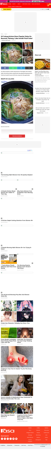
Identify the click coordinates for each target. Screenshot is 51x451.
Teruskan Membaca (17, 136)
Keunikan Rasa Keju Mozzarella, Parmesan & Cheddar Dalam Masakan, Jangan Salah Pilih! (42, 90)
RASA (2, 33)
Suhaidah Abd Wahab (39, 75)
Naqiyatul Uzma (40, 112)
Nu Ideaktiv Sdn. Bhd (44, 444)
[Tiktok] (45, 9)
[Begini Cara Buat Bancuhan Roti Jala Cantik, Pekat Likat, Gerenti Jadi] (42, 64)
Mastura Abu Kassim (6, 40)
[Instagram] (42, 9)
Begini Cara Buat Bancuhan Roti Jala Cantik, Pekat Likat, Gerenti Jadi (42, 73)
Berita (6, 33)
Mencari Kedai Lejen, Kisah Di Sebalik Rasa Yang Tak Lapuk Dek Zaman (42, 109)
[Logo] (4, 4)
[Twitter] (44, 9)
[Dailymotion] (48, 9)
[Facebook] (41, 9)
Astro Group (43, 446)
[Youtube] (47, 9)
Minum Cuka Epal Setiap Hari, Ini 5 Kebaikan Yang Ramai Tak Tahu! (42, 99)
